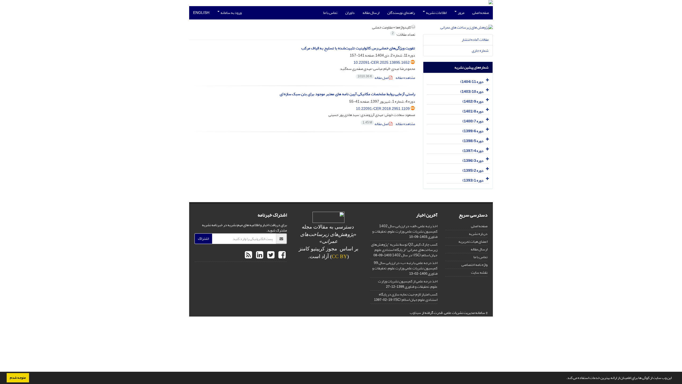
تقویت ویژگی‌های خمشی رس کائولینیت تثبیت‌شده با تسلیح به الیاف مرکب (358, 48)
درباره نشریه (478, 233)
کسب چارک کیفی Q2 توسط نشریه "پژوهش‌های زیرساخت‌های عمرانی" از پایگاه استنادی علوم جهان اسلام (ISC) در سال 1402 (404, 250)
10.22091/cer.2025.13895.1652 (382, 62)
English (201, 12)
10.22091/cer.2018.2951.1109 (383, 108)
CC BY (339, 256)
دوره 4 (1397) (473, 150)
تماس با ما (330, 12)
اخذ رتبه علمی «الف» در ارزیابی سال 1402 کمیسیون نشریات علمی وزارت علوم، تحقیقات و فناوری (404, 231)
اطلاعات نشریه (435, 12)
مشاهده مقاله (405, 77)
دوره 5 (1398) (473, 141)
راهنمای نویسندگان (401, 12)
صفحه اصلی (480, 12)
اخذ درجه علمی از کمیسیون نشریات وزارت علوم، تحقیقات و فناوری (407, 284)
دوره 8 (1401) (473, 111)
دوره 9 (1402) (473, 101)
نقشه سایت (479, 272)
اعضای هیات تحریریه (473, 241)
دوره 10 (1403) (472, 91)
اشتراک (203, 238)
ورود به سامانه (231, 12)
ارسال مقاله (371, 12)
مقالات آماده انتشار (475, 39)
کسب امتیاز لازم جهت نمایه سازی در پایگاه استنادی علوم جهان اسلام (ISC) (408, 297)
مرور (460, 12)
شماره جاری (480, 50)
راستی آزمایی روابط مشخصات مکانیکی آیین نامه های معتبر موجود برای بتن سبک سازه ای (347, 94)
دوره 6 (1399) (473, 131)
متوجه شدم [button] (18, 377)
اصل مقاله (373, 77)
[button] (565, 378)
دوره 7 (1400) (473, 121)
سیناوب (415, 312)
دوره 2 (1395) (473, 170)
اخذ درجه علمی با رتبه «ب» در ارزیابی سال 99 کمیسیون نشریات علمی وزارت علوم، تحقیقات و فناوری (404, 268)
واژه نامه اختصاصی (474, 264)
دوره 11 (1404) (472, 81)
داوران (350, 12)
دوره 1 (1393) (473, 180)
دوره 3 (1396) (473, 160)
